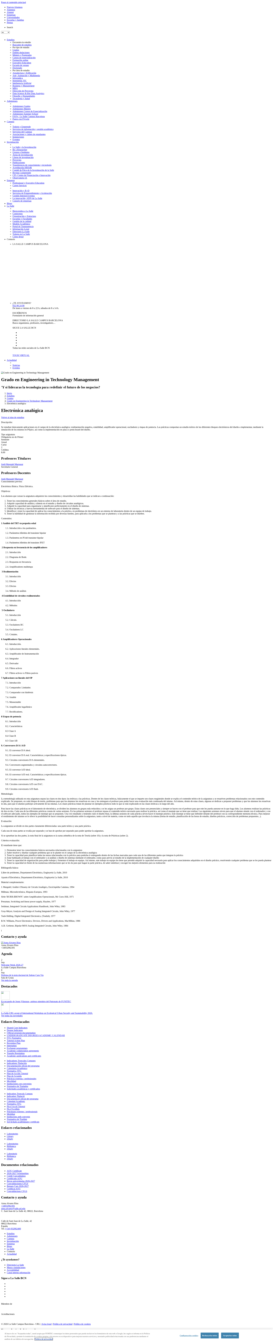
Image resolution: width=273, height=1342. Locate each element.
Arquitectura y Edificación (24, 73)
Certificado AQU (14, 1178)
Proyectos (17, 160)
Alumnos (11, 10)
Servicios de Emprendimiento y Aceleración (32, 193)
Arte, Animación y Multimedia (26, 75)
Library (10, 1136)
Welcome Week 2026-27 (12, 965)
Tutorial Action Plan (16, 1040)
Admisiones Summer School (25, 114)
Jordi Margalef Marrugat (12, 464)
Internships (12, 1045)
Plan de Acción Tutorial (17, 1073)
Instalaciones (18, 137)
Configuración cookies (189, 1335)
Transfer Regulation (16, 1053)
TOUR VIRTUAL (21, 355)
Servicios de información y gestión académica (33, 129)
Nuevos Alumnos (14, 7)
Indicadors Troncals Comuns (20, 1093)
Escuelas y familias (15, 20)
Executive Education (22, 63)
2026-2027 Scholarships (18, 1173)
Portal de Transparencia (23, 226)
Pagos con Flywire (21, 119)
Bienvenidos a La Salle (23, 211)
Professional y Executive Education (28, 183)
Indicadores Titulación (17, 1063)
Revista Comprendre (22, 173)
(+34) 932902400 (13, 1228)
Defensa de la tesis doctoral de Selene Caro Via (22, 975)
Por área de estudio (21, 70)
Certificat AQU (14, 1189)
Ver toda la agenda (9, 980)
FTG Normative (14, 1038)
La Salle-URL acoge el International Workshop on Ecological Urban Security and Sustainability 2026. (47, 1013)
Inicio (9, 393)
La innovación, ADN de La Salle (27, 198)
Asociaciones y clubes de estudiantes (29, 134)
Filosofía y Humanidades (24, 96)
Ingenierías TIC (20, 80)
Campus (10, 121)
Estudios (11, 40)
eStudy (10, 1139)
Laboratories (12, 1134)
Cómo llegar (18, 236)
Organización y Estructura (24, 216)
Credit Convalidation (16, 1176)
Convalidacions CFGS (17, 1191)
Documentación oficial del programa (23, 1066)
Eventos (16, 139)
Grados (16, 50)
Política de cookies (82, 1324)
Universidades (13, 17)
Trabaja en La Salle (21, 234)
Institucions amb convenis (18, 1116)
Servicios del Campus (22, 132)
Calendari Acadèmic (16, 1101)
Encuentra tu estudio (22, 42)
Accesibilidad (13, 1270)
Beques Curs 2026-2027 (18, 1186)
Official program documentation (21, 1033)
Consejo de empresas (22, 201)
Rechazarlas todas (209, 1335)
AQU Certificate (14, 1171)
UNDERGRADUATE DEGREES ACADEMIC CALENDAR (36, 1035)
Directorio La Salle (21, 231)
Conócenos (18, 213)
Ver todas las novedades (12, 1015)
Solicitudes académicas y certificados (23, 1089)
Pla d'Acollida (13, 1109)
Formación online (20, 60)
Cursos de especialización (24, 57)
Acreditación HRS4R (22, 167)
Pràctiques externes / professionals (22, 1111)
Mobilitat (11, 1114)
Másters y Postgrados (22, 55)
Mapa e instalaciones (16, 1267)
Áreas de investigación (23, 155)
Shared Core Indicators (17, 1028)
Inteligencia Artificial (22, 83)
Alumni (10, 12)
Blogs (9, 203)
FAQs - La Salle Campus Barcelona (29, 116)
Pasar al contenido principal (13, 2)
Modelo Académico (21, 224)
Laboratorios (12, 1143)
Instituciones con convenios (19, 1084)
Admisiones (12, 101)
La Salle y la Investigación (24, 147)
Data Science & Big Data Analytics (28, 93)
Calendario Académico (17, 1068)
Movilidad (11, 1081)
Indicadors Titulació (16, 1096)
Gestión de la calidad (22, 221)
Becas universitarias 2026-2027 (21, 1181)
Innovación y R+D (21, 190)
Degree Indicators (15, 1030)
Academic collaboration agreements (23, 1051)
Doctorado (17, 68)
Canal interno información (18, 1272)
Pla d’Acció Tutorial (16, 1106)
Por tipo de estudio (21, 47)
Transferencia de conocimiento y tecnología (32, 165)
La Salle (10, 206)
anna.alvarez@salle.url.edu (13, 1208)
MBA (15, 88)
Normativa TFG (14, 1071)
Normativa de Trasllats (17, 1119)
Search (10, 27)
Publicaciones (19, 162)
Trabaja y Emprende (22, 126)
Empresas (11, 15)
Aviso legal (46, 1324)
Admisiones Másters (22, 109)
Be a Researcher (20, 149)
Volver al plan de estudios (12, 417)
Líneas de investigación (23, 157)
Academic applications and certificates (24, 1056)
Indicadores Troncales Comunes (21, 1061)
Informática (18, 78)
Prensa (10, 22)
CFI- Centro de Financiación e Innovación (31, 175)
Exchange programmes (17, 1048)
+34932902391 (8, 1206)
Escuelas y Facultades (22, 219)
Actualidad (12, 360)
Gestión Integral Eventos (24, 196)
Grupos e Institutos (21, 152)
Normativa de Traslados (17, 1086)
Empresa (11, 180)
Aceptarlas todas (230, 1335)
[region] (136, 1335)
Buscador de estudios (22, 45)
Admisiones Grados (21, 106)
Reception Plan (13, 1043)
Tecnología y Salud (21, 98)
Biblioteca (11, 1146)
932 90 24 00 (18, 305)
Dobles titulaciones (21, 52)
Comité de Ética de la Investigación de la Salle (33, 170)
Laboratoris (12, 1153)
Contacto (11, 239)
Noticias (16, 365)
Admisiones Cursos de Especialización (30, 111)
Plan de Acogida (14, 1076)
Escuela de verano (21, 65)
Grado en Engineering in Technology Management (29, 401)
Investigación (13, 142)
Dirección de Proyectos (23, 91)
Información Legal (21, 229)
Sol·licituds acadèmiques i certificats (23, 1122)
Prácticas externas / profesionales (21, 1078)
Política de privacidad (62, 1324)
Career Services (20, 185)
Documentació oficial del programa (22, 1099)
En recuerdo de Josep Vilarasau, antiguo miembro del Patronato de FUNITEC (36, 1001)
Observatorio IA (20, 178)
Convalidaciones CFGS (17, 1183)
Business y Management (23, 86)
